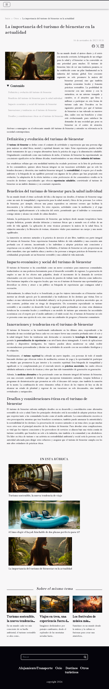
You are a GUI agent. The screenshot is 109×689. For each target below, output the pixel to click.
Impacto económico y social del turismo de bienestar (32, 104)
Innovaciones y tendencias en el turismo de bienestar (32, 110)
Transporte (44, 668)
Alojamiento (27, 668)
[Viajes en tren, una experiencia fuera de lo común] (54, 604)
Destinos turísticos (71, 670)
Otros (16, 19)
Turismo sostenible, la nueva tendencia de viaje (35, 495)
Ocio (58, 668)
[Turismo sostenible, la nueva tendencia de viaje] (35, 478)
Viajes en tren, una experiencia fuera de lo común (54, 620)
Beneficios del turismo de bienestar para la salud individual (35, 98)
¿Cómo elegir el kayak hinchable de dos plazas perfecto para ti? (44, 532)
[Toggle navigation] (6, 4)
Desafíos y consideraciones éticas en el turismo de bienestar (35, 116)
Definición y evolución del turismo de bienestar (29, 92)
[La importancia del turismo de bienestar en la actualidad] (40, 551)
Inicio (7, 19)
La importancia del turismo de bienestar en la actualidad (40, 568)
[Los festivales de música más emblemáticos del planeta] (87, 604)
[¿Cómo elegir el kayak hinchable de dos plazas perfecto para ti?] (44, 515)
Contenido (17, 86)
